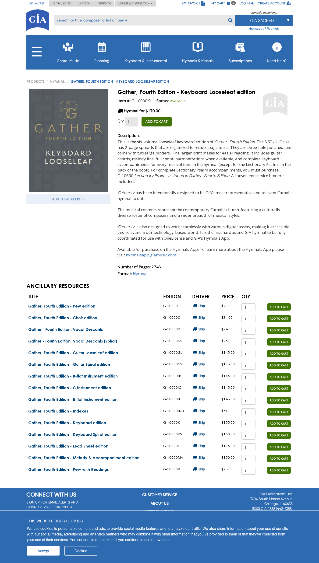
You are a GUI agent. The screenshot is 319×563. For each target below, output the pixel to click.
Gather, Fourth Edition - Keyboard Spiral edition (72, 434)
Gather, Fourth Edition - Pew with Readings (68, 469)
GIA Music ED (62, 3)
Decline (80, 550)
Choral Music (68, 61)
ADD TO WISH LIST (67, 199)
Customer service (159, 495)
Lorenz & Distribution (134, 3)
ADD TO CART (156, 121)
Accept (43, 550)
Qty (120, 120)
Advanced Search (263, 28)
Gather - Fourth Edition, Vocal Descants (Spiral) (72, 341)
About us (160, 503)
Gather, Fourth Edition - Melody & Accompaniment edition (83, 457)
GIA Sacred (37, 3)
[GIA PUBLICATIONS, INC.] (37, 19)
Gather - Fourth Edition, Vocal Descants (65, 329)
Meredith (104, 3)
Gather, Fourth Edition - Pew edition (61, 306)
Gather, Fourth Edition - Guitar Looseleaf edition (73, 352)
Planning (101, 61)
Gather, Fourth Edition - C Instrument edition (69, 387)
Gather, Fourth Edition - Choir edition (62, 317)
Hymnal (57, 81)
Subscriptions (240, 61)
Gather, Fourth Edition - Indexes (58, 411)
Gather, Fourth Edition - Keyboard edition (67, 422)
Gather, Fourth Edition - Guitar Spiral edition (69, 364)
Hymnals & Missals (197, 61)
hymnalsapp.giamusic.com (151, 255)
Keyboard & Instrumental (146, 61)
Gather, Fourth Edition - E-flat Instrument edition (72, 399)
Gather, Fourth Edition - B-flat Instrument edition (73, 376)
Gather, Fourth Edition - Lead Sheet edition (68, 446)
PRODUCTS (35, 81)
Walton (84, 3)
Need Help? (277, 61)
